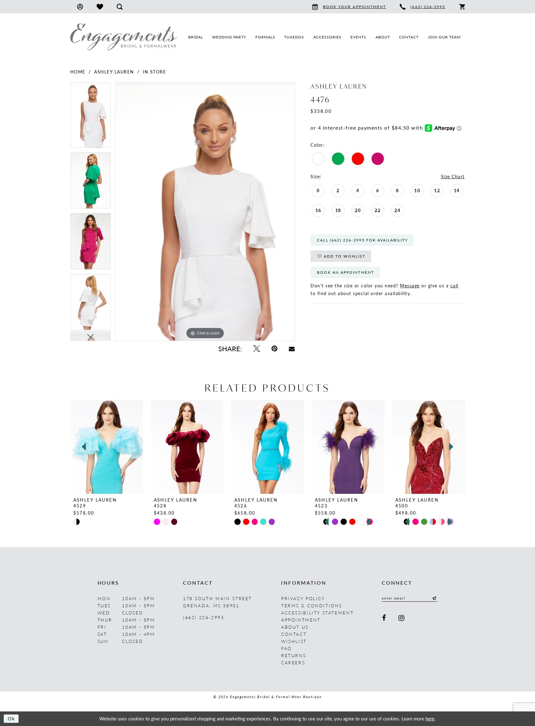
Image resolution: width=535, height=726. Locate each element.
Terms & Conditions (311, 605)
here (429, 718)
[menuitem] (80, 6)
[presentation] (106, 447)
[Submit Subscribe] (433, 598)
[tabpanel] (90, 117)
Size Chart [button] (453, 176)
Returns (293, 655)
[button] (80, 6)
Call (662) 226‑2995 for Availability (362, 240)
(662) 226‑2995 (203, 617)
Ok (11, 718)
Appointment (301, 620)
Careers (293, 662)
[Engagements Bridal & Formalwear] (123, 37)
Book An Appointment (345, 272)
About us (295, 627)
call (454, 285)
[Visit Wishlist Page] (100, 6)
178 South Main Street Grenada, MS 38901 (217, 602)
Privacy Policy (303, 598)
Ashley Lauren (114, 72)
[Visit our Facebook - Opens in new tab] (385, 618)
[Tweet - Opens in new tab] (256, 348)
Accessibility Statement (317, 612)
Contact (294, 634)
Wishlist (294, 641)
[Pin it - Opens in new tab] (274, 348)
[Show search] (119, 6)
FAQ (286, 648)
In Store (154, 72)
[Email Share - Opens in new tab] (292, 348)
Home (77, 72)
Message (410, 285)
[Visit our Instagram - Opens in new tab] (402, 618)
